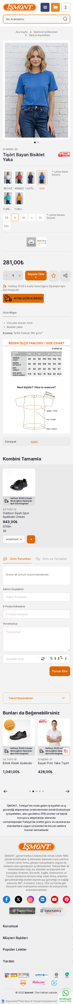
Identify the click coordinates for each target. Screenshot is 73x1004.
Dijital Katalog (52, 910)
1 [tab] (35, 142)
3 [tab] (36, 791)
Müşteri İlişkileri (15, 938)
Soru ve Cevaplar (54, 558)
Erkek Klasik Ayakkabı (17, 763)
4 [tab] (40, 791)
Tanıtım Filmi (24, 910)
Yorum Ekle (60, 671)
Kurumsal (10, 926)
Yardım (8, 961)
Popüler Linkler (15, 949)
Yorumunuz (10, 623)
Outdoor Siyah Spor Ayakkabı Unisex (16, 515)
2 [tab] (38, 142)
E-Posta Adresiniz (14, 606)
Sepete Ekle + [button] (36, 275)
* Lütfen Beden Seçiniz (56, 216)
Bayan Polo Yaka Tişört (53, 763)
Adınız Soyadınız (13, 589)
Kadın (34, 441)
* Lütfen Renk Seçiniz (60, 173)
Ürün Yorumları (20, 558)
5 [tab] (43, 791)
